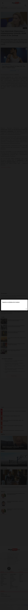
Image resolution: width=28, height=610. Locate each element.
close (26, 309)
